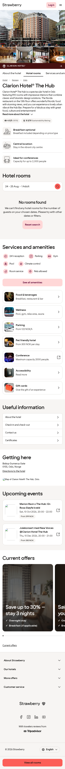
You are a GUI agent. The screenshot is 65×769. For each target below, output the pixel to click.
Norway (15, 80)
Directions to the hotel (14, 471)
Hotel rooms (33, 73)
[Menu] (60, 5)
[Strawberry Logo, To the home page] (12, 5)
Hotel (5, 80)
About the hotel (12, 73)
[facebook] (21, 717)
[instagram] (29, 717)
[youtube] (44, 717)
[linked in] (36, 717)
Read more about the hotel (16, 114)
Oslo (25, 80)
